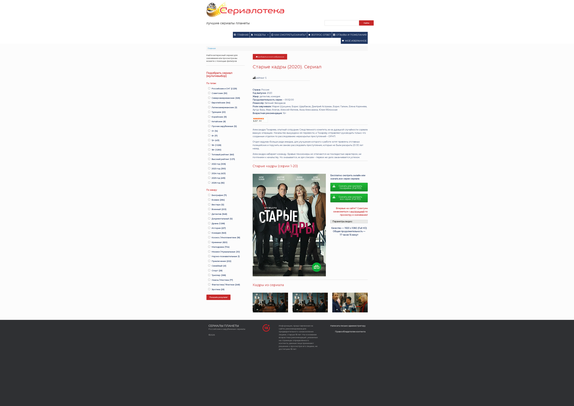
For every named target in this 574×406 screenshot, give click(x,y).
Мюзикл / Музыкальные (226, 251)
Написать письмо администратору (347, 326)
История (219, 228)
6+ (214, 135)
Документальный (222, 218)
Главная (243, 34)
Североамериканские (226, 98)
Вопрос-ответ (321, 34)
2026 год (218, 183)
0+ (215, 131)
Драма (218, 223)
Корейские (219, 117)
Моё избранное (356, 40)
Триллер (219, 275)
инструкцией (357, 211)
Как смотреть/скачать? (290, 34)
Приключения (221, 261)
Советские (219, 93)
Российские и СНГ (224, 88)
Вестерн (218, 204)
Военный (219, 209)
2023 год (219, 168)
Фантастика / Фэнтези (226, 284)
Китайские (219, 121)
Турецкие (219, 112)
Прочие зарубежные (224, 126)
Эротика (218, 289)
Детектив (219, 214)
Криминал (219, 242)
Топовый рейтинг (223, 154)
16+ (216, 145)
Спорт (217, 270)
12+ (215, 140)
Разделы (260, 34)
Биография (219, 195)
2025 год (218, 178)
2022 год (219, 164)
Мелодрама (220, 247)
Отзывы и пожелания (351, 34)
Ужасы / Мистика (222, 280)
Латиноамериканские (224, 107)
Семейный (219, 266)
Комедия (219, 233)
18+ (216, 149)
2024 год (219, 173)
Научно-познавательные (226, 256)
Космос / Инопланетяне (226, 237)
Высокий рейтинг (223, 159)
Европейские (221, 102)
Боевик (218, 200)
